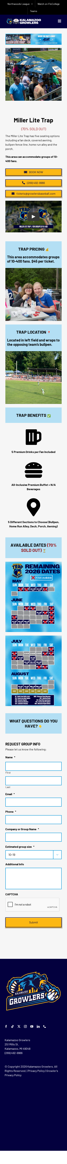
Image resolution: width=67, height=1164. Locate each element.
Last (8, 787)
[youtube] (31, 1026)
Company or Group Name (22, 829)
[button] (8, 74)
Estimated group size (19, 846)
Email (10, 794)
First (8, 772)
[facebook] (6, 1026)
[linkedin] (38, 1026)
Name (10, 757)
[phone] (44, 1026)
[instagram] (25, 1026)
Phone (10, 811)
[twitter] (19, 1026)
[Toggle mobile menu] (60, 21)
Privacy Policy (36, 1070)
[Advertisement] (33, 1113)
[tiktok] (12, 1026)
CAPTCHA (11, 894)
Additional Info (14, 864)
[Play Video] (34, 216)
